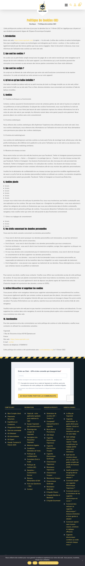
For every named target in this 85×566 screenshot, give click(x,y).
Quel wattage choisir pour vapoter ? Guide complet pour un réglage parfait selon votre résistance (72, 444)
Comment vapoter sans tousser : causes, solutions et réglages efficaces (72, 527)
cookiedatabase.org (46, 350)
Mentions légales (33, 445)
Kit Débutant (12, 433)
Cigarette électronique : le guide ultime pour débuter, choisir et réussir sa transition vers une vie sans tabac (72, 426)
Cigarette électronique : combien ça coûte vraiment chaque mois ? (72, 540)
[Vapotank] (42, 6)
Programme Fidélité (14, 427)
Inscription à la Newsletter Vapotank (32, 439)
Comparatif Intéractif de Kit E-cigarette (53, 424)
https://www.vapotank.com (23, 40)
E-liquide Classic (52, 492)
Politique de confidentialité (48, 563)
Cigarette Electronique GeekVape (51, 456)
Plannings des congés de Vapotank (32, 431)
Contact (30, 489)
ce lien (11, 342)
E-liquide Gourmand (53, 501)
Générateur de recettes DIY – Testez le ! (52, 416)
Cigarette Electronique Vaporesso (51, 440)
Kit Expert (11, 439)
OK (29, 563)
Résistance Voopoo (53, 478)
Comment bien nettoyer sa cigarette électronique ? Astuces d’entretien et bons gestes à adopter (73, 511)
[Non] (82, 560)
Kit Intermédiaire (13, 436)
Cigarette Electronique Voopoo (51, 448)
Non (35, 563)
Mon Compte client (14, 413)
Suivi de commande (14, 430)
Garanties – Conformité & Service (31, 472)
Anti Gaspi (50, 435)
